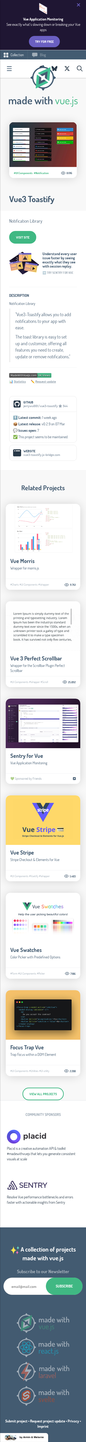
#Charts (14, 584)
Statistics (20, 381)
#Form (13, 973)
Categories (9, 68)
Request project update (47, 1421)
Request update (45, 381)
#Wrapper (43, 584)
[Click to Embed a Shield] (30, 375)
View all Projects (43, 1094)
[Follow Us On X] (67, 68)
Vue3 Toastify (31, 199)
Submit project (16, 1421)
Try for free (44, 41)
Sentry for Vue (26, 756)
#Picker (41, 973)
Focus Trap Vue (27, 1047)
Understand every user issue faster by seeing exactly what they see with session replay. (59, 260)
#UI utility (44, 1070)
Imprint (43, 1426)
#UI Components (23, 173)
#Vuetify (33, 876)
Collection (17, 54)
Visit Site (22, 237)
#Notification (41, 173)
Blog (42, 54)
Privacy (73, 1421)
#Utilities (34, 1070)
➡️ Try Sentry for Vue (57, 273)
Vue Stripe (22, 852)
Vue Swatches (26, 950)
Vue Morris (22, 561)
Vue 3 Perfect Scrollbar (36, 658)
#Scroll (44, 681)
